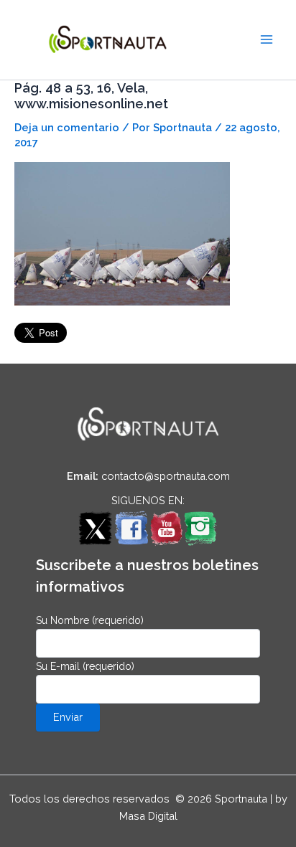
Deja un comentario (66, 127)
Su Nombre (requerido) (90, 620)
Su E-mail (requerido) (85, 666)
